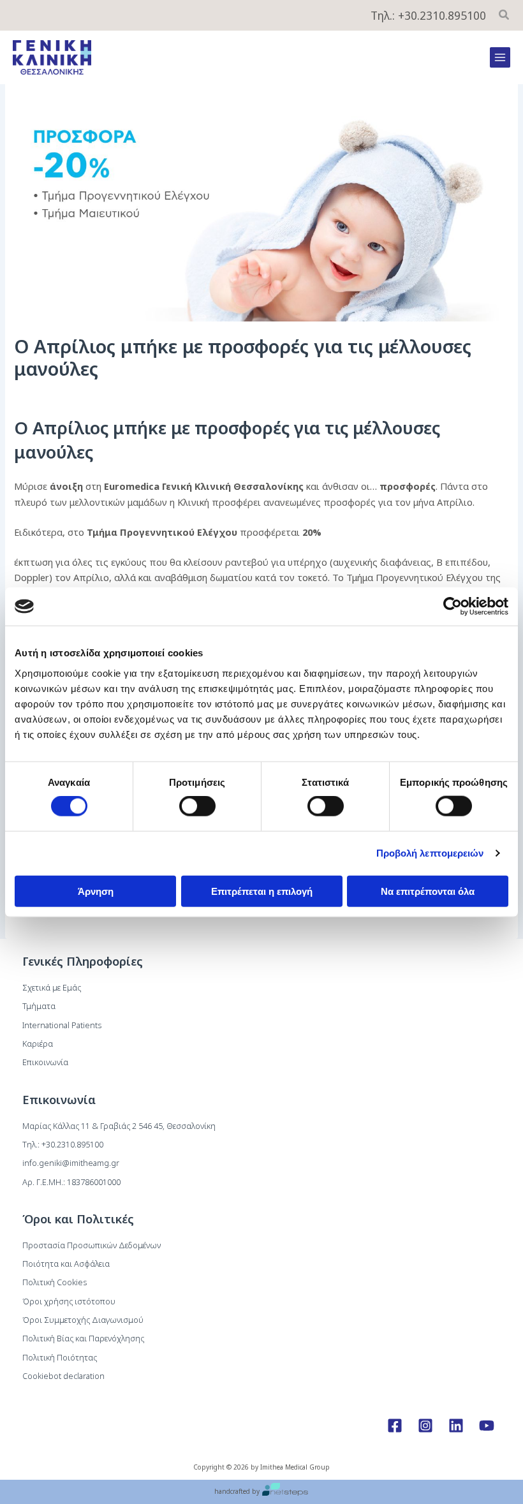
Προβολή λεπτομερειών (430, 853)
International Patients (61, 1025)
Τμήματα (38, 1006)
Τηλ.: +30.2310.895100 (428, 15)
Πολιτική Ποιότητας (59, 1357)
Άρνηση (96, 890)
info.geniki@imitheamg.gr (70, 1163)
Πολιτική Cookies (54, 1282)
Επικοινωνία (45, 1062)
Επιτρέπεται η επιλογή (262, 890)
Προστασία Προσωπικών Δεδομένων (91, 1245)
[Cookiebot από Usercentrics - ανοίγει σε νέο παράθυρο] (452, 606)
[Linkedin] (456, 1425)
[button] (504, 16)
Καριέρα (37, 1043)
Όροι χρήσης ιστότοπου (68, 1301)
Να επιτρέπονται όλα (428, 890)
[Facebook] (394, 1425)
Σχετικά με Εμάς (51, 987)
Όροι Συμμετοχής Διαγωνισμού (83, 1319)
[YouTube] (486, 1425)
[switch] (197, 806)
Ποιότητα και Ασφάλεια (66, 1263)
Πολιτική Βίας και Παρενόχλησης (83, 1338)
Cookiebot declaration (63, 1376)
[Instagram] (425, 1425)
